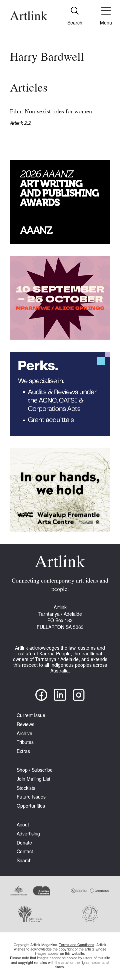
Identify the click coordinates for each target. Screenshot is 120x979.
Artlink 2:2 (20, 123)
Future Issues (31, 797)
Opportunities (31, 806)
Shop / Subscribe (35, 770)
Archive (24, 733)
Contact (25, 851)
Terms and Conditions (76, 944)
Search (24, 860)
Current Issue (31, 715)
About (23, 824)
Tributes (25, 742)
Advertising (28, 833)
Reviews (25, 724)
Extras (23, 751)
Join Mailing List (33, 779)
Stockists (26, 788)
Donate (24, 842)
